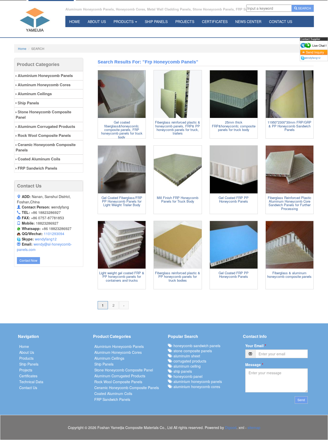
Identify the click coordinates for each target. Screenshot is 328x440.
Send (301, 400)
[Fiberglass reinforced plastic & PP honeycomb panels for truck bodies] (177, 245)
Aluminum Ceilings (34, 93)
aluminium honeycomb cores (195, 386)
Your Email (255, 345)
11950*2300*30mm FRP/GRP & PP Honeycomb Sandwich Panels (289, 126)
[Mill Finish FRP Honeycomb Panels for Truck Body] (177, 169)
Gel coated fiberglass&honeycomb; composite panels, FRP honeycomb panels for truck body (121, 129)
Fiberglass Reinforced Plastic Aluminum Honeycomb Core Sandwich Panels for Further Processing (289, 203)
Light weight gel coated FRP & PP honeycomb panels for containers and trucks (121, 276)
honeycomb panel (186, 376)
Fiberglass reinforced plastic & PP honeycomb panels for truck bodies (177, 276)
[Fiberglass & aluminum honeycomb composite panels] (289, 245)
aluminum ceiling (186, 366)
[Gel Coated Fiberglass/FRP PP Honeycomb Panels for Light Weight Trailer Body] (122, 169)
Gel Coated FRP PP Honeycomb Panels (234, 199)
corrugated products (188, 361)
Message (254, 364)
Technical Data (31, 381)
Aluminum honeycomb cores (43, 84)
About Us (97, 21)
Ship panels (28, 103)
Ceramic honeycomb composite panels (46, 147)
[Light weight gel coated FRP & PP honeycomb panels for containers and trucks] (122, 245)
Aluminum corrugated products (46, 126)
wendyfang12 (46, 238)
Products (124, 21)
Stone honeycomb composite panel (43, 114)
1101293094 (54, 233)
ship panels (181, 371)
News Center (248, 21)
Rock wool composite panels (44, 135)
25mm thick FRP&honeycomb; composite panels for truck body (233, 126)
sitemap (254, 427)
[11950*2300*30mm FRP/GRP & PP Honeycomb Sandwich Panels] (289, 94)
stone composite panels (191, 350)
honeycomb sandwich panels (195, 345)
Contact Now (28, 260)
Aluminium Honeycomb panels (45, 75)
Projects (184, 21)
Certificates (215, 21)
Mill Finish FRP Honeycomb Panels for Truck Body (177, 199)
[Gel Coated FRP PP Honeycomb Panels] (234, 169)
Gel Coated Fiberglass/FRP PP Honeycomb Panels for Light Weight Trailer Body (121, 201)
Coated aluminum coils (38, 159)
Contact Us (280, 21)
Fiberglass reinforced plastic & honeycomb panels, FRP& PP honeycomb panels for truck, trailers (177, 128)
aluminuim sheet (185, 355)
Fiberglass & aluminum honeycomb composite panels (289, 274)
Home (74, 21)
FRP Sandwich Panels (37, 168)
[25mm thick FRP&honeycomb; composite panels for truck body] (234, 94)
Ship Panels (156, 21)
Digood (231, 427)
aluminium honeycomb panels (196, 381)
